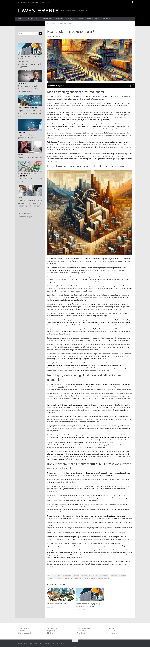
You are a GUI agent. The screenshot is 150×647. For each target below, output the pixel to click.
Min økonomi (110, 628)
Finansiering (81, 633)
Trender (80, 19)
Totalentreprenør (23, 628)
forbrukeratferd (56, 575)
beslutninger (112, 133)
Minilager (50, 633)
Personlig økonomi (32, 19)
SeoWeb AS (60, 643)
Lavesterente (22, 83)
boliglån (21, 59)
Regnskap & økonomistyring (65, 19)
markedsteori (113, 575)
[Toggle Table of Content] (131, 85)
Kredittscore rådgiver (92, 19)
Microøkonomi (53, 24)
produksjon (94, 578)
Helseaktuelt (110, 631)
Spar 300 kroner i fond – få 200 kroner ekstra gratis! (33, 2)
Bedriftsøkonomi (67, 24)
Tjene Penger (81, 631)
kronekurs (33, 174)
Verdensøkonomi (47, 19)
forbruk (94, 99)
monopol (50, 578)
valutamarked (23, 174)
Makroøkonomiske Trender (28, 108)
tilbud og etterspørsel (103, 578)
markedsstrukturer (104, 575)
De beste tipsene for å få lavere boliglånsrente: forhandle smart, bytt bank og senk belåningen (30, 203)
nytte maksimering (58, 578)
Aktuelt (20, 198)
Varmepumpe (52, 628)
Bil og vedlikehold (112, 633)
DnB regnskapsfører (84, 628)
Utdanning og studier (25, 633)
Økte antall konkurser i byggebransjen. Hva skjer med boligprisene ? (29, 64)
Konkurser (22, 57)
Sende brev (21, 631)
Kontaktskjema (106, 19)
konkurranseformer (85, 575)
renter (20, 154)
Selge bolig (51, 631)
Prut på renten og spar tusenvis (30, 157)
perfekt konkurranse (76, 578)
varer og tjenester (98, 261)
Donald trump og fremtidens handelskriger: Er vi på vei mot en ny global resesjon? (29, 88)
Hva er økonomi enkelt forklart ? (58, 604)
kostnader (61, 387)
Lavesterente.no (55, 36)
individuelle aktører (66, 575)
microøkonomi (122, 575)
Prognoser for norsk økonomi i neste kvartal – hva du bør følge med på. (30, 113)
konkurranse (75, 575)
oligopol (67, 578)
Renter (20, 19)
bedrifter (66, 159)
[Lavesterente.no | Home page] (38, 10)
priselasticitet (86, 578)
